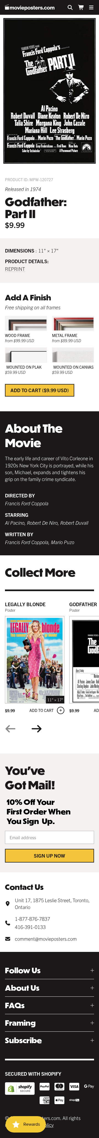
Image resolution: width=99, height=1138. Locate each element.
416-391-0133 (30, 927)
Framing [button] (20, 1022)
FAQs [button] (14, 1005)
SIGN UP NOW (49, 855)
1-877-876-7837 (32, 919)
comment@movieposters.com (46, 938)
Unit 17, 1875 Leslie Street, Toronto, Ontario (52, 903)
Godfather (83, 604)
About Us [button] (22, 987)
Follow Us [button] (22, 970)
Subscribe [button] (23, 1040)
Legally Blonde (25, 604)
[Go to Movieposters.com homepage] (29, 7)
